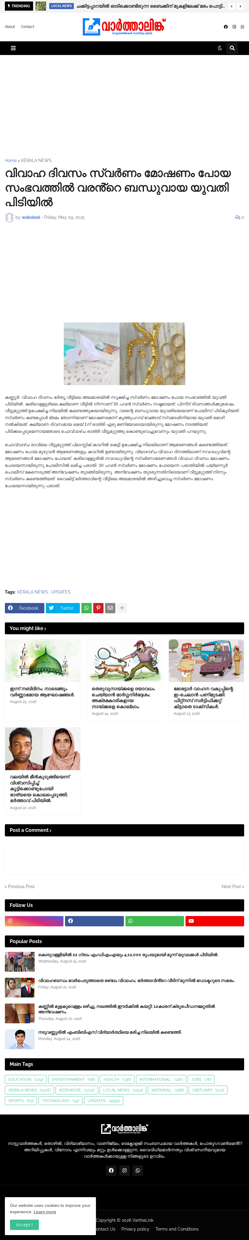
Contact (27, 27)
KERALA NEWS (36, 160)
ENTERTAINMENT (73, 1079)
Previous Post (21, 886)
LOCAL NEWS (123, 1090)
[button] (231, 6)
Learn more (45, 1211)
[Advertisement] (124, 106)
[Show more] (122, 608)
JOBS (201, 1079)
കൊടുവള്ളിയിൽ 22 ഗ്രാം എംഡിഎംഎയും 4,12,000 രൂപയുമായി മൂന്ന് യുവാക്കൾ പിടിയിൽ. (128, 954)
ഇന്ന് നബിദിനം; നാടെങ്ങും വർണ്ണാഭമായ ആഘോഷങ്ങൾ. (42, 691)
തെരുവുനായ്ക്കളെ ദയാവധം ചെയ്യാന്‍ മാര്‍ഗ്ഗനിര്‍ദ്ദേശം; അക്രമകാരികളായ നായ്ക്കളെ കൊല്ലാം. (154, 6)
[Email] (110, 608)
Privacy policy (135, 1229)
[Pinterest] (98, 608)
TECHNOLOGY (60, 1100)
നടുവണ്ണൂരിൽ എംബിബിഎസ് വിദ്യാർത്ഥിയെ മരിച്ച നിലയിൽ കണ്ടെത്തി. (110, 1032)
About (10, 27)
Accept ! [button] (24, 1224)
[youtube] (215, 921)
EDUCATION (26, 1079)
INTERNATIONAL (161, 1079)
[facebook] (226, 27)
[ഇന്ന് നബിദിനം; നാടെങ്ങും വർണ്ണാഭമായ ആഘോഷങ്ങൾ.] (42, 660)
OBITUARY (208, 1090)
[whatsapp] (242, 27)
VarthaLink (142, 1220)
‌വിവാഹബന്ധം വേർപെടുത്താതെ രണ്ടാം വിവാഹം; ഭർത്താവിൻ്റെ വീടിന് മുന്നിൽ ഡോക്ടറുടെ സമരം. (136, 980)
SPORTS (21, 1100)
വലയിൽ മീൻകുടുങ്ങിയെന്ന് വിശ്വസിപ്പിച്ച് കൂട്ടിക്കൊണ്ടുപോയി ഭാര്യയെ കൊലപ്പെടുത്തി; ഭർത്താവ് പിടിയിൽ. (40, 788)
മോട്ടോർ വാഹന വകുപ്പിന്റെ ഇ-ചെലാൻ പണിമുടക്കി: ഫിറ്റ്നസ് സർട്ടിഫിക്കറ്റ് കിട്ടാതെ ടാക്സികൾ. (203, 697)
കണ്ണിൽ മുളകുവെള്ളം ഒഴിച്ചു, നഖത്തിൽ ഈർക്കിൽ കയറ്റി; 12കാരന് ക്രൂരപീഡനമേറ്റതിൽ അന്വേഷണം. (126, 1009)
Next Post (231, 886)
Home (11, 160)
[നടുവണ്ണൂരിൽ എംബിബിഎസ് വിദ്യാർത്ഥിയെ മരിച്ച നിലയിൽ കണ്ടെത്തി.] (20, 1039)
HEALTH (117, 1079)
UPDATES (60, 592)
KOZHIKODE (76, 1090)
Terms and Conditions (177, 1229)
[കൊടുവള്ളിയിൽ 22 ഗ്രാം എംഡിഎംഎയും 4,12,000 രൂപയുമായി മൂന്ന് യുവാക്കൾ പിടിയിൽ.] (20, 962)
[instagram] (234, 27)
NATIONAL (168, 1090)
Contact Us (104, 1229)
